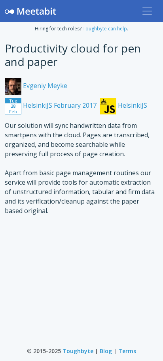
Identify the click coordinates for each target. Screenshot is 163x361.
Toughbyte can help (105, 28)
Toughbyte (78, 351)
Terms (127, 351)
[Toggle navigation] (147, 11)
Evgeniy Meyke (44, 85)
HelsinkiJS (131, 105)
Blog (106, 351)
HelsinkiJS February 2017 (53, 106)
